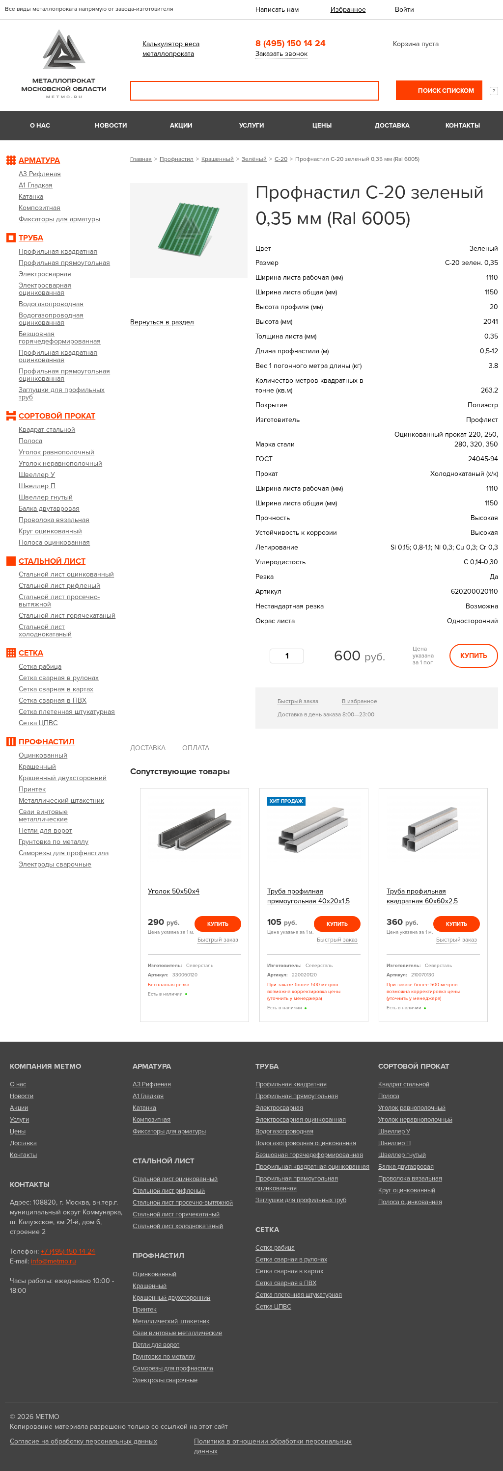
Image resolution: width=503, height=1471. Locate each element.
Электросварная (279, 1108)
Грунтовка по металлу (164, 1357)
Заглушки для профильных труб (300, 1200)
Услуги (251, 126)
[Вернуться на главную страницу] (64, 96)
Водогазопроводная (284, 1131)
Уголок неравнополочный (415, 1120)
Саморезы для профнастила (173, 1368)
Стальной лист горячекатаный (176, 1214)
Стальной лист (164, 1160)
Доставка (392, 126)
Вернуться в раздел (162, 322)
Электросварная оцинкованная (300, 1120)
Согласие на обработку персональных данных (83, 1441)
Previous (133, 905)
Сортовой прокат (413, 1066)
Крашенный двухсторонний (171, 1298)
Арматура (152, 1066)
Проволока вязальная (410, 1178)
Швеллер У (394, 1131)
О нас (40, 126)
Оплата (195, 748)
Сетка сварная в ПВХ (285, 1283)
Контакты (463, 126)
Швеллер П (394, 1143)
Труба (267, 1066)
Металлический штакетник (171, 1321)
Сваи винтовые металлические (177, 1333)
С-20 (281, 159)
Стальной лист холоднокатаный (178, 1226)
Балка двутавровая (406, 1167)
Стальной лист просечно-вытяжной (183, 1203)
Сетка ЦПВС (273, 1307)
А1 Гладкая (148, 1096)
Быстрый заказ (298, 701)
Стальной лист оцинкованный (175, 1179)
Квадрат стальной (403, 1084)
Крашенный (217, 159)
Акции (181, 126)
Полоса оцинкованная (410, 1202)
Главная (141, 159)
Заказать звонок (281, 54)
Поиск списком (445, 91)
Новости (111, 126)
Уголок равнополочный (412, 1108)
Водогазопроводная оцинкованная (305, 1143)
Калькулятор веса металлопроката (170, 49)
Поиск (365, 91)
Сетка (267, 1229)
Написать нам (277, 9)
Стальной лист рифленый (169, 1191)
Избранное (348, 9)
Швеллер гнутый (402, 1155)
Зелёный (254, 159)
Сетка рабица (275, 1248)
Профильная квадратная (291, 1084)
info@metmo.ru (53, 1261)
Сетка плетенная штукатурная (298, 1295)
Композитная (151, 1120)
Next (494, 905)
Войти (404, 9)
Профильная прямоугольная (296, 1096)
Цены (322, 126)
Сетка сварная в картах (289, 1271)
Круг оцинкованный (406, 1190)
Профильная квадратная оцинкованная (312, 1167)
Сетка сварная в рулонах (291, 1259)
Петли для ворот (156, 1345)
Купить (473, 656)
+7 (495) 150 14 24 (68, 1251)
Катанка (144, 1108)
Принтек (145, 1309)
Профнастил (177, 159)
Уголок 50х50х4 (173, 891)
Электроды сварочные (165, 1380)
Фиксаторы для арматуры (169, 1131)
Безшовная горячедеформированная (309, 1155)
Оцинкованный (154, 1274)
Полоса (388, 1096)
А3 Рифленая (152, 1084)
